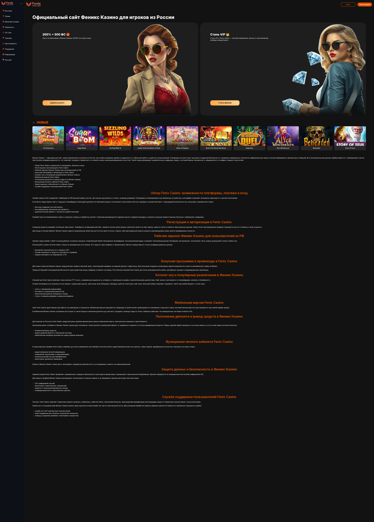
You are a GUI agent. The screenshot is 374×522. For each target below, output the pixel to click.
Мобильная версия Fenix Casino (47, 177)
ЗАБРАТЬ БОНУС (57, 103)
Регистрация (364, 4)
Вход (348, 4)
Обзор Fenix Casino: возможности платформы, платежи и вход (59, 165)
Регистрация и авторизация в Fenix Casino (51, 168)
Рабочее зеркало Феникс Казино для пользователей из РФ (58, 170)
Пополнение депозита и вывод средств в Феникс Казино (58, 179)
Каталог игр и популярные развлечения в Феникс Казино (57, 175)
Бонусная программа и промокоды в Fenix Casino (54, 172)
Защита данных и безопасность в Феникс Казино (54, 184)
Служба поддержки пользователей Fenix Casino (53, 186)
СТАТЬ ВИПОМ (224, 103)
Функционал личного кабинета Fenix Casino (52, 182)
